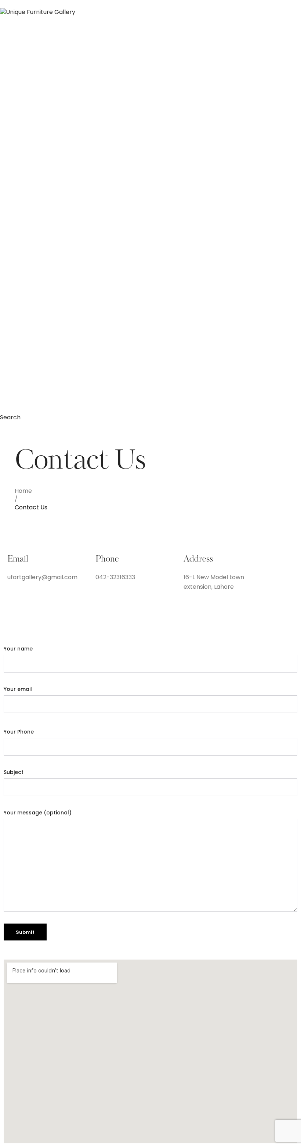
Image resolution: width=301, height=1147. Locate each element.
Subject (13, 772)
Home (23, 491)
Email (17, 559)
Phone (107, 559)
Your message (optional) (38, 812)
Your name (18, 648)
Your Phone (19, 731)
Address (198, 559)
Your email (18, 689)
